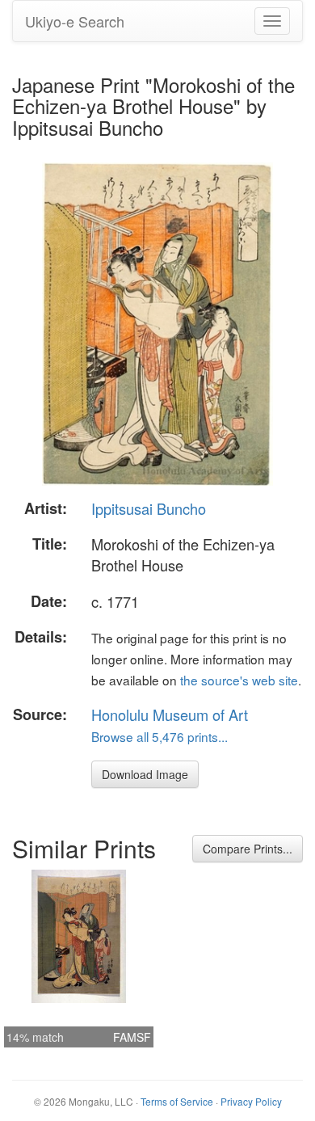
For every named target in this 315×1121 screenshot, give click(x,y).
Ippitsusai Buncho (148, 508)
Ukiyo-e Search (74, 21)
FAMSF (132, 1037)
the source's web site (239, 680)
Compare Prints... (247, 849)
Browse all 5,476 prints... (159, 736)
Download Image (145, 774)
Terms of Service (177, 1101)
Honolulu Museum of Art (169, 714)
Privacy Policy (251, 1101)
